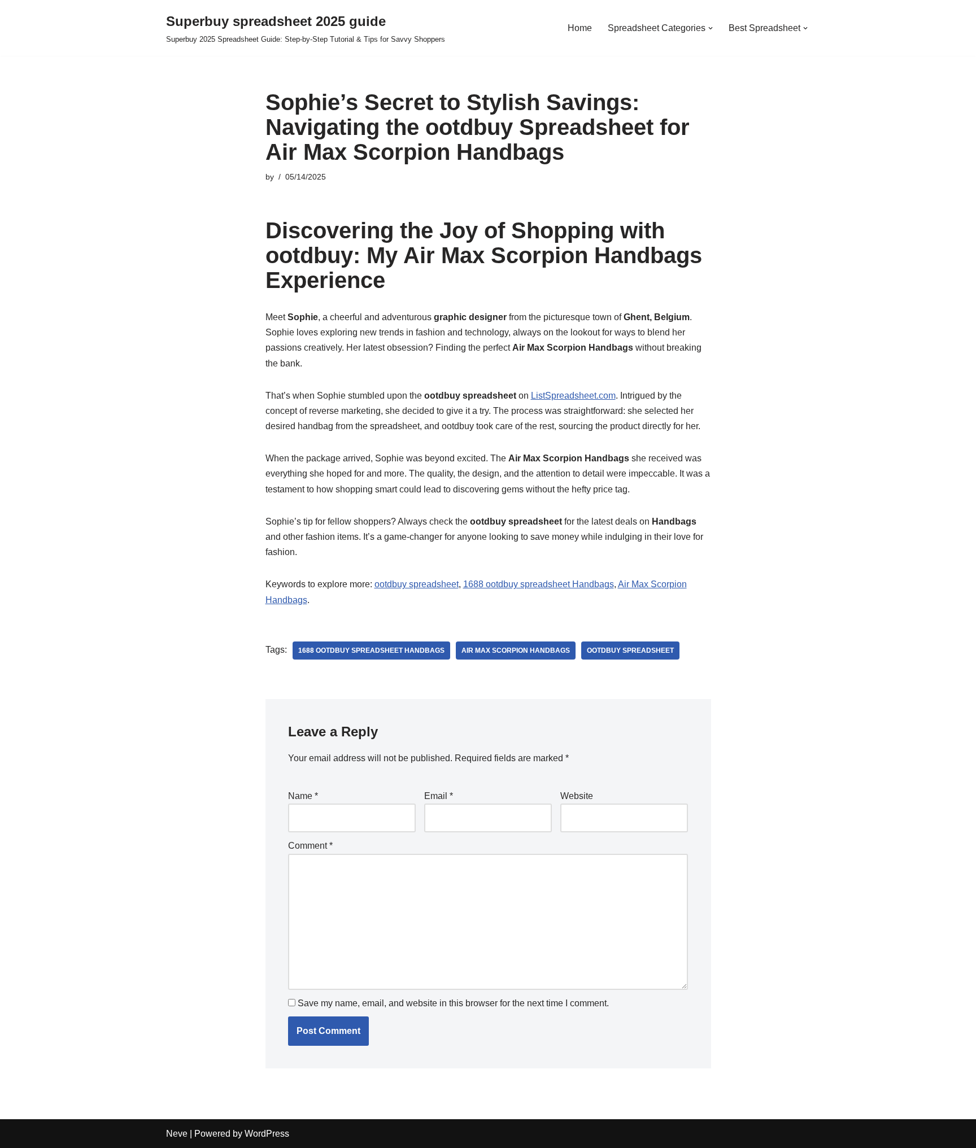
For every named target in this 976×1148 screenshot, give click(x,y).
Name (303, 796)
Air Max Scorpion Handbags (515, 650)
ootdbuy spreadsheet (416, 584)
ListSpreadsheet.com (573, 395)
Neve (177, 1133)
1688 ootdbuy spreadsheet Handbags (538, 584)
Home (580, 28)
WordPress (267, 1133)
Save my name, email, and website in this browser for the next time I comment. (453, 1003)
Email (438, 796)
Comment (310, 845)
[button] (710, 28)
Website (576, 796)
